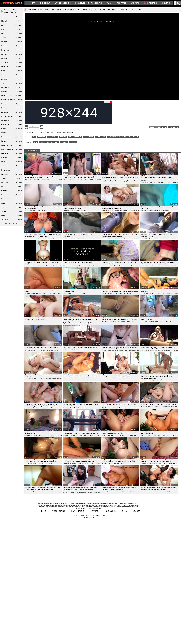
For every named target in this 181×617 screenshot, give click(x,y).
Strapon (11, 203)
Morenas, (168, 265)
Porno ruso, (174, 265)
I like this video (26, 127)
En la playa (72, 142)
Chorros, (121, 265)
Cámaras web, (72, 179)
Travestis (133, 181)
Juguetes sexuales (11, 166)
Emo (11, 215)
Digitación (64, 142)
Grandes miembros (11, 100)
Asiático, (65, 179)
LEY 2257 (136, 511)
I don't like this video (41, 127)
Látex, (50, 378)
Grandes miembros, (58, 265)
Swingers (11, 104)
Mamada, (111, 210)
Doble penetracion (11, 149)
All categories (12, 224)
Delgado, (112, 181)
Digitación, (30, 179)
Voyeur (45, 210)
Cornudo (11, 129)
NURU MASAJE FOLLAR (130, 137)
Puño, (51, 179)
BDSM (11, 186)
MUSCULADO (100, 137)
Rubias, (30, 210)
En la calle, (118, 181)
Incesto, (82, 179)
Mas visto (135, 3)
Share (164, 127)
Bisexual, (107, 181)
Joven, (103, 210)
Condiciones (110, 511)
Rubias (171, 321)
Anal (35, 142)
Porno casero (11, 137)
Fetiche (11, 133)
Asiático (11, 79)
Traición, (43, 265)
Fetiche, (78, 179)
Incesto (11, 141)
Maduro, (87, 179)
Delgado (11, 91)
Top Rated (121, 3)
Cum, (26, 179)
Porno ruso (11, 50)
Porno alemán (166, 210)
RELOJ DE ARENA (75, 137)
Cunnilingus (11, 124)
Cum (56, 142)
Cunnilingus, (134, 210)
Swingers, (55, 179)
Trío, (42, 210)
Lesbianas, (70, 293)
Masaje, (88, 323)
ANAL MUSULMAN (113, 137)
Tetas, (128, 181)
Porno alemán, (98, 179)
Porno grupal (11, 170)
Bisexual (42, 142)
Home (43, 511)
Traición (177, 406)
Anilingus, (152, 182)
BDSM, (78, 265)
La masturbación (11, 116)
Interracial (137, 265)
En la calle (11, 87)
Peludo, (92, 179)
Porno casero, (28, 265)
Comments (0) (173, 127)
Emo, (75, 435)
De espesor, (84, 265)
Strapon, (121, 293)
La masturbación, (106, 238)
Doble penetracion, (95, 463)
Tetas (60, 238)
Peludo (11, 46)
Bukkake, (158, 182)
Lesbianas (11, 153)
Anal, (103, 181)
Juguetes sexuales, (171, 182)
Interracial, (163, 182)
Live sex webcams (63, 3)
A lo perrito (11, 62)
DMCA (124, 511)
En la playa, (144, 238)
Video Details (155, 127)
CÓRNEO (63, 137)
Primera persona (98, 323)
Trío (85, 210)
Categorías (152, 3)
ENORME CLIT (88, 137)
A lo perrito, (143, 182)
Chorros (11, 191)
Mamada (53, 407)
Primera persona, (44, 179)
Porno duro (133, 435)
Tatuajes (11, 178)
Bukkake (50, 142)
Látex (97, 435)
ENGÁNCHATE (52, 137)
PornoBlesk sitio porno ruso (88, 3)
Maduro (11, 42)
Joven (11, 37)
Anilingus (11, 112)
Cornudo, (124, 210)
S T (34, 137)
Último (109, 3)
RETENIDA (41, 137)
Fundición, (89, 265)
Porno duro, (37, 179)
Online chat (45, 3)
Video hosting (58, 511)
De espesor (11, 199)
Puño (87, 238)
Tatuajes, (61, 179)
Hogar (32, 3)
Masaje (11, 162)
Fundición (11, 182)
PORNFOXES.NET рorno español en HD (92, 516)
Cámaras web (11, 75)
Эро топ (98, 508)
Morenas (11, 58)
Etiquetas (165, 3)
